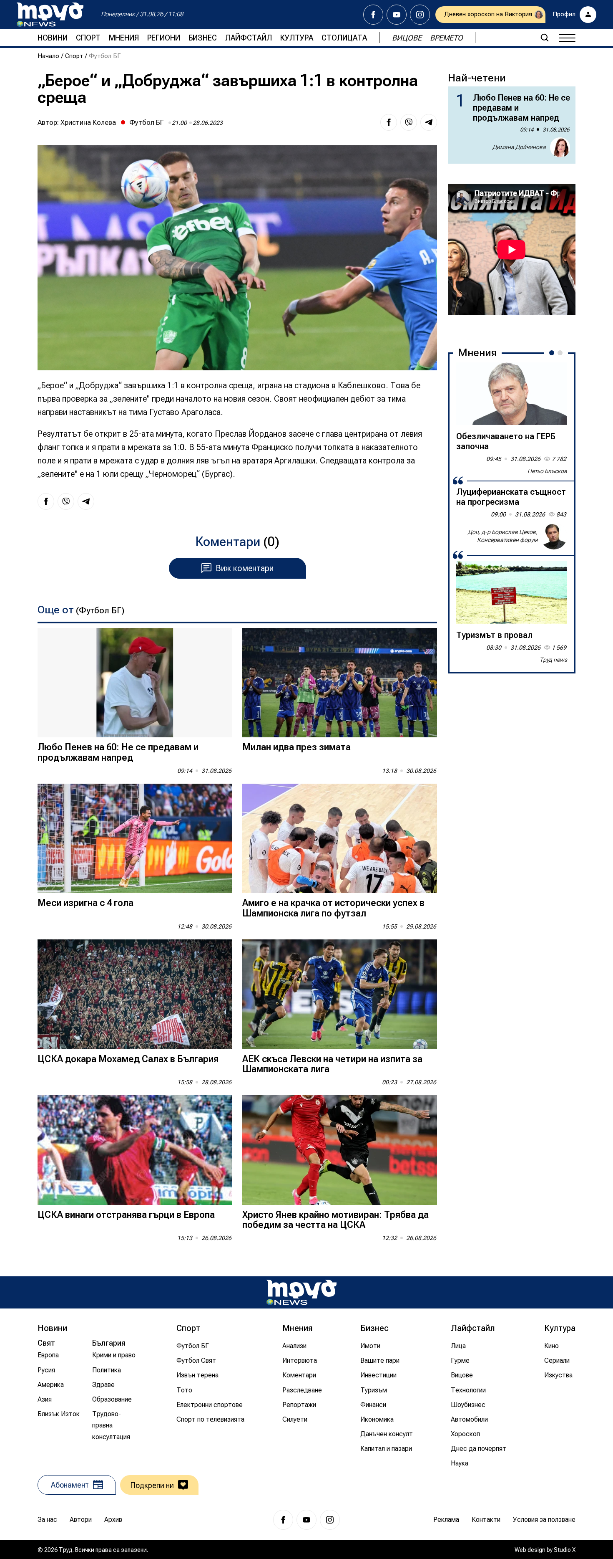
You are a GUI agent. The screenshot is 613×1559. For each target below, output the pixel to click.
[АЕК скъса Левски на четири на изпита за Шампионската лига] (339, 994)
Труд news (553, 659)
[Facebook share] (388, 122)
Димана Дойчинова (519, 147)
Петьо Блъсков (547, 471)
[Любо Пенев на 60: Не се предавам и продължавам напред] (135, 683)
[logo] (50, 15)
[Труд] (301, 1292)
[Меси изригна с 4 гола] (135, 838)
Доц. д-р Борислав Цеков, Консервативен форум (503, 536)
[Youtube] (397, 15)
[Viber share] (408, 122)
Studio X (564, 1549)
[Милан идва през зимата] (339, 683)
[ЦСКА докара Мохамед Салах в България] (135, 994)
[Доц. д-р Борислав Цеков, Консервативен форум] (553, 536)
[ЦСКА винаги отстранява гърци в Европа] (135, 1150)
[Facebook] (373, 15)
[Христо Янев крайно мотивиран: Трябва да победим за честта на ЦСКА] (339, 1150)
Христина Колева (88, 122)
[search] (544, 37)
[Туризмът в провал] (511, 592)
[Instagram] (420, 15)
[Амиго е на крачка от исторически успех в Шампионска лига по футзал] (339, 838)
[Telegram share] (428, 122)
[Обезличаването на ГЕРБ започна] (511, 393)
